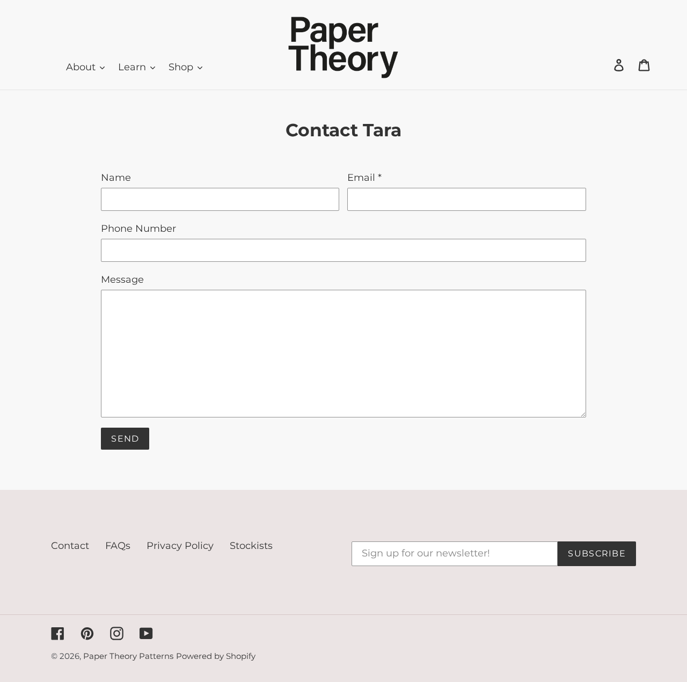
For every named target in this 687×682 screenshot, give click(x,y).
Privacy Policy (180, 546)
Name (116, 178)
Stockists (251, 546)
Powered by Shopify (215, 656)
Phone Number (138, 228)
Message (122, 279)
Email (364, 178)
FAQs (117, 546)
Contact (70, 546)
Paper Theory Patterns (128, 656)
